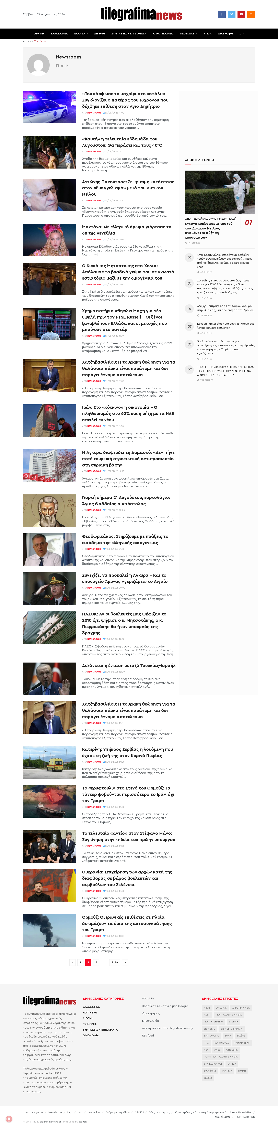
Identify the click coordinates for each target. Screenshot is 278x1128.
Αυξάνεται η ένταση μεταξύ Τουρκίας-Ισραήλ (129, 665)
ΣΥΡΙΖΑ (232, 1064)
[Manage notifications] (9, 1119)
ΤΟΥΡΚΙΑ (227, 1071)
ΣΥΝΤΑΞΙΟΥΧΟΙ (213, 1064)
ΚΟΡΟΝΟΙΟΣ (222, 1043)
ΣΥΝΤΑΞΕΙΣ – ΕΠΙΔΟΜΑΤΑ (128, 33)
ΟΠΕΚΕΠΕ (232, 1050)
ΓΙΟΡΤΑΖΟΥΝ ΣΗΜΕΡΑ (229, 1015)
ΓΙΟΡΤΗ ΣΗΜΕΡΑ (213, 1022)
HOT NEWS (90, 1012)
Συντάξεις (210, 1071)
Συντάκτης (40, 41)
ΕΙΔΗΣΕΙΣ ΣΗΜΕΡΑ (232, 1029)
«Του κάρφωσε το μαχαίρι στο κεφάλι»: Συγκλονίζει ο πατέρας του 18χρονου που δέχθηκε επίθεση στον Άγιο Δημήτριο (125, 100)
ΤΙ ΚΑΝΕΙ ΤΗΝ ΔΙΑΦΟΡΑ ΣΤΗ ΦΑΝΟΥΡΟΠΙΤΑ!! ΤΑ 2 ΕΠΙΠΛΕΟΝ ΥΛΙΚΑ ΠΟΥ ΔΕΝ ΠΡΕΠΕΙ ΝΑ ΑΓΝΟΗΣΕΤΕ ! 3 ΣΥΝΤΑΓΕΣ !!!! (225, 371)
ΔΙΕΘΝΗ (99, 33)
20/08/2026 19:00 (115, 639)
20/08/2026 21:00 (115, 549)
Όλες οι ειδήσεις (159, 1112)
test (80, 1112)
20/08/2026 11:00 (114, 936)
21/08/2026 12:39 (114, 336)
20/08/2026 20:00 (115, 588)
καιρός (208, 1078)
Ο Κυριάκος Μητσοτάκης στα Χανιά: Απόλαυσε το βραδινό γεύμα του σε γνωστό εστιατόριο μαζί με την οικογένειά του (128, 272)
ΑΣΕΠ (207, 1015)
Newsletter (55, 1112)
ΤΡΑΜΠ (242, 1071)
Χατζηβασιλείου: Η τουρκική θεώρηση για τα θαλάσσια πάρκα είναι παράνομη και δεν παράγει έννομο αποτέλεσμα (128, 368)
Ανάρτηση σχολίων (118, 1112)
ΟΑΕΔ (217, 1050)
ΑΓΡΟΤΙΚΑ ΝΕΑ (163, 33)
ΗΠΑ (206, 1043)
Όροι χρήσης (151, 1013)
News (207, 1008)
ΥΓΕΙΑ (207, 33)
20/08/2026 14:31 (114, 846)
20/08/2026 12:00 (115, 891)
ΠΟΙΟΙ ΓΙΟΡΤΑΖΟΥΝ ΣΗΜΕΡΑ (221, 1057)
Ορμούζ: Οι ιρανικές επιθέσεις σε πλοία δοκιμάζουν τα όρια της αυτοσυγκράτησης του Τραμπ (127, 923)
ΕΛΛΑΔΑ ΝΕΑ (59, 33)
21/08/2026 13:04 (114, 239)
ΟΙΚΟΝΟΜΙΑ (91, 1035)
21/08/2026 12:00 (114, 381)
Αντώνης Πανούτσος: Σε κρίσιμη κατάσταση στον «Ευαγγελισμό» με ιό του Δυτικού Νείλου (128, 188)
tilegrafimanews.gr (50, 1121)
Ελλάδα (241, 1036)
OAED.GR (221, 1008)
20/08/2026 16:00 (115, 807)
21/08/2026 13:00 (114, 284)
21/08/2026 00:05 (115, 510)
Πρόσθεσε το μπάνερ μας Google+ (166, 1006)
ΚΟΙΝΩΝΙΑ (89, 1024)
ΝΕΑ (206, 1050)
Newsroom (94, 113)
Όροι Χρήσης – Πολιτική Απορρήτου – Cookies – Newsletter (213, 1112)
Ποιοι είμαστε (222, 1117)
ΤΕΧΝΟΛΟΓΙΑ (188, 33)
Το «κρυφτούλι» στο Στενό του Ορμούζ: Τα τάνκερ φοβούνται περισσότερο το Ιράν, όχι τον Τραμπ (128, 794)
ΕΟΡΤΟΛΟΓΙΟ (211, 1036)
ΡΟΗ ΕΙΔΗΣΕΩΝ (245, 1117)
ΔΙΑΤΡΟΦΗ (225, 33)
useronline (94, 1112)
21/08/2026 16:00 (114, 113)
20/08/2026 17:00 (115, 762)
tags (70, 1112)
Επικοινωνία (150, 1020)
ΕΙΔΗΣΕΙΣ (209, 1029)
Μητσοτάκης (242, 1043)
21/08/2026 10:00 (114, 471)
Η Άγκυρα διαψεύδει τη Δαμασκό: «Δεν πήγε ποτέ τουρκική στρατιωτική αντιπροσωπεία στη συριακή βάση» (128, 458)
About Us (148, 998)
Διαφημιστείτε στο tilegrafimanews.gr (167, 1028)
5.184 (115, 962)
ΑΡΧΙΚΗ (39, 33)
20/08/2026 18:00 (115, 672)
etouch (83, 1121)
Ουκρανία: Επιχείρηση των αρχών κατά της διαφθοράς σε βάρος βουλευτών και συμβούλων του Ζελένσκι (127, 878)
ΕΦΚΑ (228, 1036)
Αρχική (27, 41)
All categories (34, 1112)
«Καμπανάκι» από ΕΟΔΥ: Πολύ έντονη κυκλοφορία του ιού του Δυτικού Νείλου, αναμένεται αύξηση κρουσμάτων (210, 228)
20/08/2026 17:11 (114, 723)
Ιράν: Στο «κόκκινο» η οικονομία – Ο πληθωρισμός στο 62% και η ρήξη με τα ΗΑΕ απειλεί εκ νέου (128, 413)
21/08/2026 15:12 (114, 151)
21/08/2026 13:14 (114, 201)
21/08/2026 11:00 (114, 426)
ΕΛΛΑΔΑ (79, 33)
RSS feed (148, 1035)
